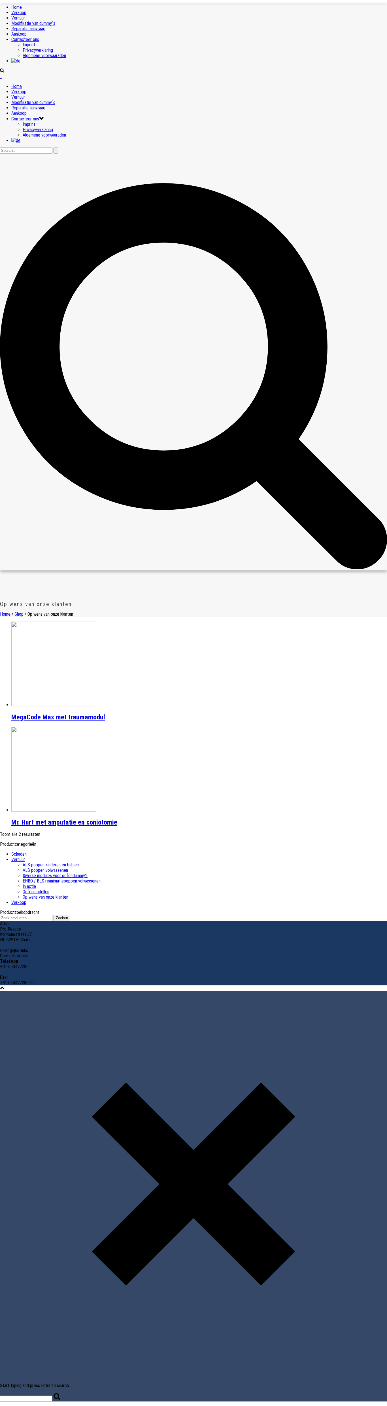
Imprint (29, 44)
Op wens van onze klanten (45, 897)
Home (16, 7)
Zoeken (62, 918)
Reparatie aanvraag (28, 28)
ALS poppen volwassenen (45, 870)
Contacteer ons (25, 39)
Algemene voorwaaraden (44, 55)
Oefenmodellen (36, 891)
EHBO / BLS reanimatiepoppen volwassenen (62, 881)
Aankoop (19, 34)
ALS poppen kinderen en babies (51, 865)
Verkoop (18, 12)
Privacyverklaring (38, 50)
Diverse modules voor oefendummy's (55, 875)
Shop (19, 614)
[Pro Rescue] (1, 76)
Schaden (19, 854)
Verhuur (18, 18)
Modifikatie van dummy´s (33, 23)
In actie (29, 886)
